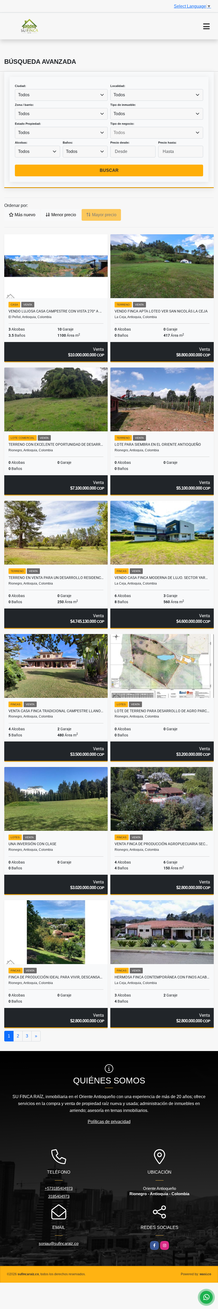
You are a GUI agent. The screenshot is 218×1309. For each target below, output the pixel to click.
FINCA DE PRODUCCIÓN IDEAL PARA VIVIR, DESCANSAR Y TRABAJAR (56, 977)
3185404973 (58, 1196)
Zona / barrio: (24, 104)
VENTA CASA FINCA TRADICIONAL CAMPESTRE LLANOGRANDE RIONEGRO (56, 711)
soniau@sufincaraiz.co (58, 1243)
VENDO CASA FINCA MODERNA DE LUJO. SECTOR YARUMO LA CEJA (162, 578)
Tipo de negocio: (122, 123)
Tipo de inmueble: (123, 104)
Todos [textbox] (24, 95)
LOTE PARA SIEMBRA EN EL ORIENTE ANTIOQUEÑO (158, 444)
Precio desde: (119, 142)
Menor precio (63, 214)
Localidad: (117, 85)
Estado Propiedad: (28, 123)
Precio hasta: (167, 142)
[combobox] (61, 95)
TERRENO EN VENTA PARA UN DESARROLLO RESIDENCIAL (56, 578)
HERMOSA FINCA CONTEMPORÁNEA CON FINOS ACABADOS (162, 977)
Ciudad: (20, 85)
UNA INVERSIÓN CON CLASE (32, 844)
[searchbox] (157, 132)
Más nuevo (24, 214)
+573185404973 (59, 1188)
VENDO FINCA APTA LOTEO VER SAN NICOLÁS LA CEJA (161, 311)
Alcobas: (21, 142)
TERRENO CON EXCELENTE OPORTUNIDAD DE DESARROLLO (56, 444)
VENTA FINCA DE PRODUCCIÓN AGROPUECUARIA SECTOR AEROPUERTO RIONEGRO (162, 844)
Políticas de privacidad (109, 1121)
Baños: (68, 142)
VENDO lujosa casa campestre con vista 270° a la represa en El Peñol (56, 311)
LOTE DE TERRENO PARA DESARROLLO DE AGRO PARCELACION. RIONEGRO (162, 711)
